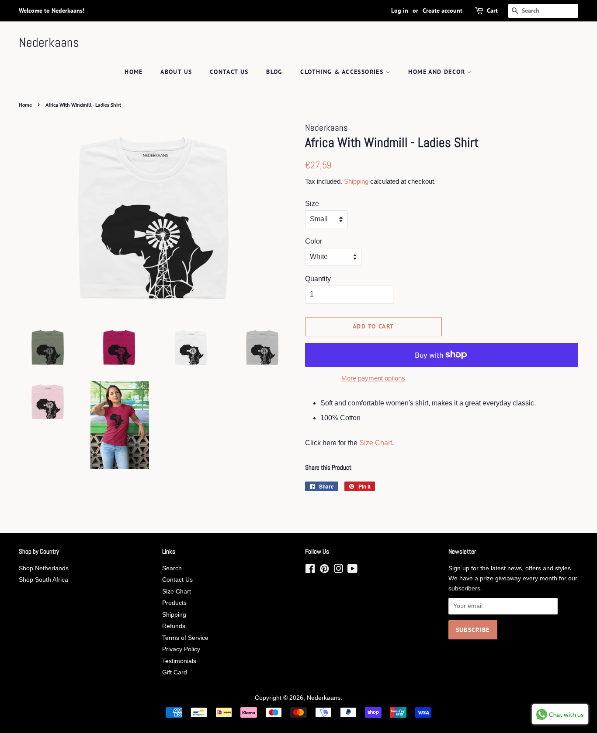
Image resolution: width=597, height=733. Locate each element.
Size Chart (375, 443)
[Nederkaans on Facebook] (310, 570)
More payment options (373, 378)
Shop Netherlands (44, 568)
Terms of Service (185, 638)
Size (312, 203)
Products (174, 603)
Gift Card (174, 672)
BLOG (274, 72)
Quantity (318, 279)
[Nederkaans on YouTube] (352, 570)
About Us (176, 72)
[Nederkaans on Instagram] (338, 570)
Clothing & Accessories (342, 72)
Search (172, 568)
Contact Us (229, 72)
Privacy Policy (181, 649)
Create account (442, 10)
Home (134, 72)
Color (313, 241)
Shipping (356, 181)
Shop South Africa (43, 579)
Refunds (173, 626)
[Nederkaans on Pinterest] (324, 570)
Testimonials (179, 661)
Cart (492, 10)
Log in (399, 10)
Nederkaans (49, 42)
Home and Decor (437, 72)
